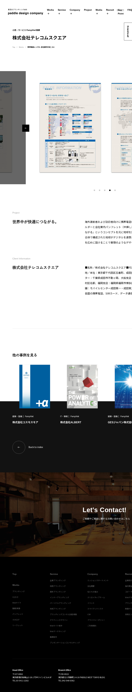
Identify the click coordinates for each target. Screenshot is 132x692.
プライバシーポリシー (96, 620)
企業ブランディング (58, 580)
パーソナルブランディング (60, 603)
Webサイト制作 (56, 625)
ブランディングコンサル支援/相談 (63, 614)
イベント (90, 603)
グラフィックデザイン (59, 620)
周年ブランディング (58, 591)
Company (75, 10)
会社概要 (90, 586)
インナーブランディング (59, 597)
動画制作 (53, 637)
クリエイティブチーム (96, 597)
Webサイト (16, 602)
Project (88, 10)
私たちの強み (92, 591)
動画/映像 (16, 608)
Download (128, 31)
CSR (88, 614)
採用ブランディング (58, 586)
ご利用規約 (91, 625)
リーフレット (17, 625)
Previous (25, 128)
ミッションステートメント (98, 580)
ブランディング (18, 591)
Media (99, 10)
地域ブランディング (58, 608)
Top (13, 47)
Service (62, 10)
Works (50, 10)
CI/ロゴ (15, 597)
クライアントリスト (95, 608)
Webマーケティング (58, 631)
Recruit (110, 10)
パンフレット (17, 614)
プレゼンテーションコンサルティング (65, 642)
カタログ (15, 619)
